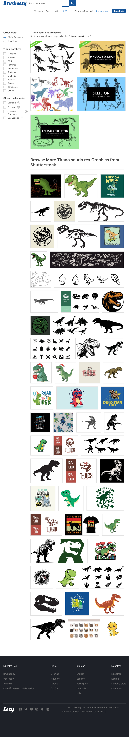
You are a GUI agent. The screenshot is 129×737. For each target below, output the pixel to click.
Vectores (38, 11)
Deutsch (81, 688)
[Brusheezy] (15, 3)
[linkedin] (48, 709)
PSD (65, 11)
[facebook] (20, 709)
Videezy (7, 683)
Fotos (48, 11)
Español (80, 678)
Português (82, 683)
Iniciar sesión (102, 11)
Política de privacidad (93, 711)
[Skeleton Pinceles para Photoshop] (101, 94)
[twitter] (25, 709)
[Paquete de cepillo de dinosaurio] (53, 57)
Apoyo (54, 683)
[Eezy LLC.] (8, 709)
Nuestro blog (118, 683)
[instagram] (36, 709)
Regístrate (119, 11)
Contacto (116, 688)
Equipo (115, 678)
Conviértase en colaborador (18, 688)
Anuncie (55, 678)
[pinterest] (31, 709)
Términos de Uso (70, 711)
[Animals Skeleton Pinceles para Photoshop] (54, 132)
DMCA (54, 688)
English (80, 673)
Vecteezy (8, 678)
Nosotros (116, 673)
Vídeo (57, 11)
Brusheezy (9, 673)
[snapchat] (42, 709)
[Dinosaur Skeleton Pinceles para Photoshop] (103, 57)
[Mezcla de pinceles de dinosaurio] (51, 94)
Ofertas (55, 673)
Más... (79, 693)
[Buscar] (72, 3)
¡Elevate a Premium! (83, 11)
